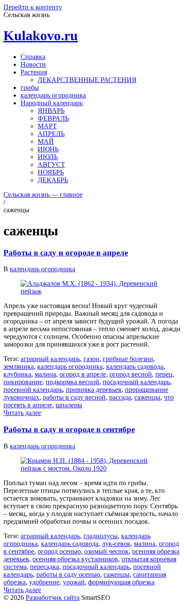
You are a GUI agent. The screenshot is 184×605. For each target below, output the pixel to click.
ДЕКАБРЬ (53, 180)
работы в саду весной (74, 397)
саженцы (147, 397)
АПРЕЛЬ (51, 133)
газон (91, 358)
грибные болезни (128, 358)
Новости (33, 64)
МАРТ (47, 126)
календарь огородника (53, 95)
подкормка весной (72, 382)
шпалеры (69, 405)
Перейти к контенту (32, 7)
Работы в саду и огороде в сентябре (69, 429)
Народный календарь (52, 103)
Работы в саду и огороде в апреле (65, 252)
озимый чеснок (106, 551)
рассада (120, 397)
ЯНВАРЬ (51, 110)
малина (45, 374)
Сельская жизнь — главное (43, 194)
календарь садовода (134, 366)
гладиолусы (100, 536)
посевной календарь (32, 389)
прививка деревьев (94, 389)
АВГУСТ (51, 164)
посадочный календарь (136, 382)
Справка (33, 56)
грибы (30, 87)
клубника (17, 374)
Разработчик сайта (53, 597)
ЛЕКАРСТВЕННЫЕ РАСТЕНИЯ (87, 79)
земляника (18, 366)
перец (163, 374)
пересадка (44, 566)
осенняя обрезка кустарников (75, 559)
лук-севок (116, 543)
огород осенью (59, 551)
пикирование (22, 382)
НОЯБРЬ (51, 172)
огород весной (131, 374)
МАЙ (46, 141)
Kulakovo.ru (40, 35)
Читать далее (22, 412)
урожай (74, 582)
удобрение (44, 582)
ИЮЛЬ (48, 156)
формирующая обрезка (121, 582)
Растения (34, 72)
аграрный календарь (50, 358)
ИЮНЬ (48, 149)
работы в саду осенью (68, 574)
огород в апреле (82, 374)
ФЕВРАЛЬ (53, 118)
